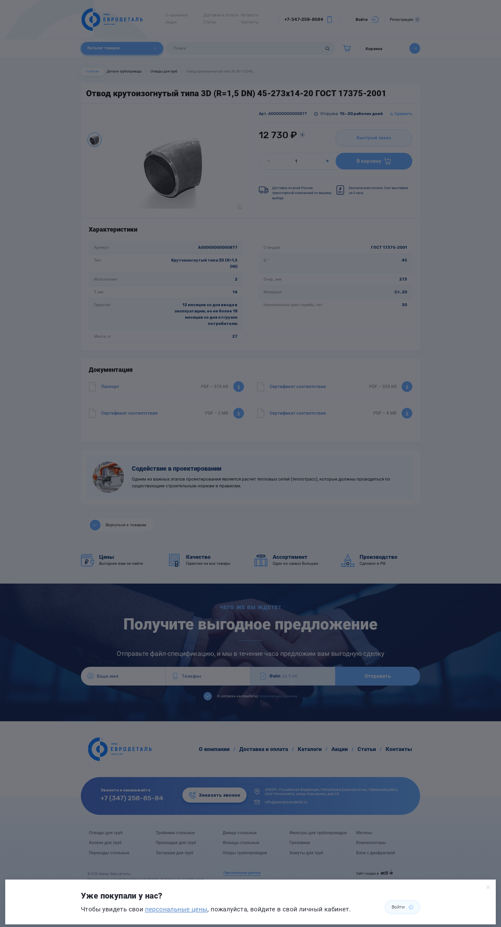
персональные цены (176, 909)
